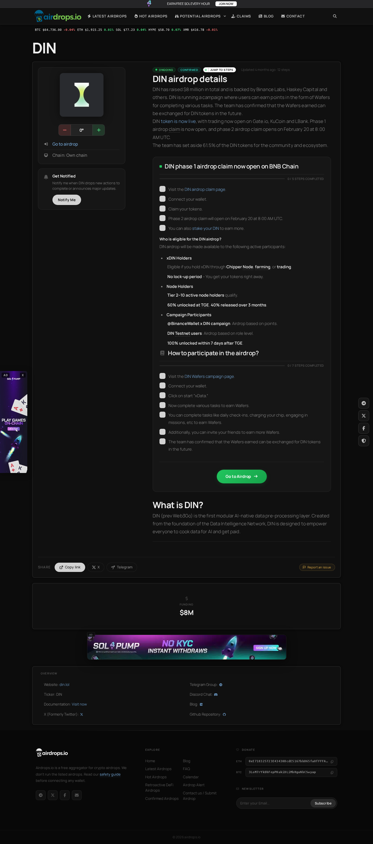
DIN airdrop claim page (205, 189)
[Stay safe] (363, 440)
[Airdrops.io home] (52, 753)
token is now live (178, 121)
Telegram (124, 567)
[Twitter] (363, 415)
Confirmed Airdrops (162, 798)
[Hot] (99, 130)
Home (58, 16)
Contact (295, 16)
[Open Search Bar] (335, 16)
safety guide (110, 774)
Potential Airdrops (200, 16)
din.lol (64, 684)
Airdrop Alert (194, 784)
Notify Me (67, 199)
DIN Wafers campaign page (209, 376)
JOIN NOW (226, 4)
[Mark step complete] (162, 189)
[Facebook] (65, 795)
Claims (243, 16)
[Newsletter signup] (77, 795)
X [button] (23, 375)
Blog (268, 16)
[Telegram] (41, 795)
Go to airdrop (65, 144)
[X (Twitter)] (53, 795)
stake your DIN (205, 228)
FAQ (186, 768)
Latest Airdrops (109, 16)
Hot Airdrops (153, 16)
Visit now (79, 704)
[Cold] (65, 130)
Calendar (191, 776)
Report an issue (319, 567)
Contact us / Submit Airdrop (200, 796)
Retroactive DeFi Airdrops (159, 787)
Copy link (73, 567)
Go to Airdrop (238, 476)
